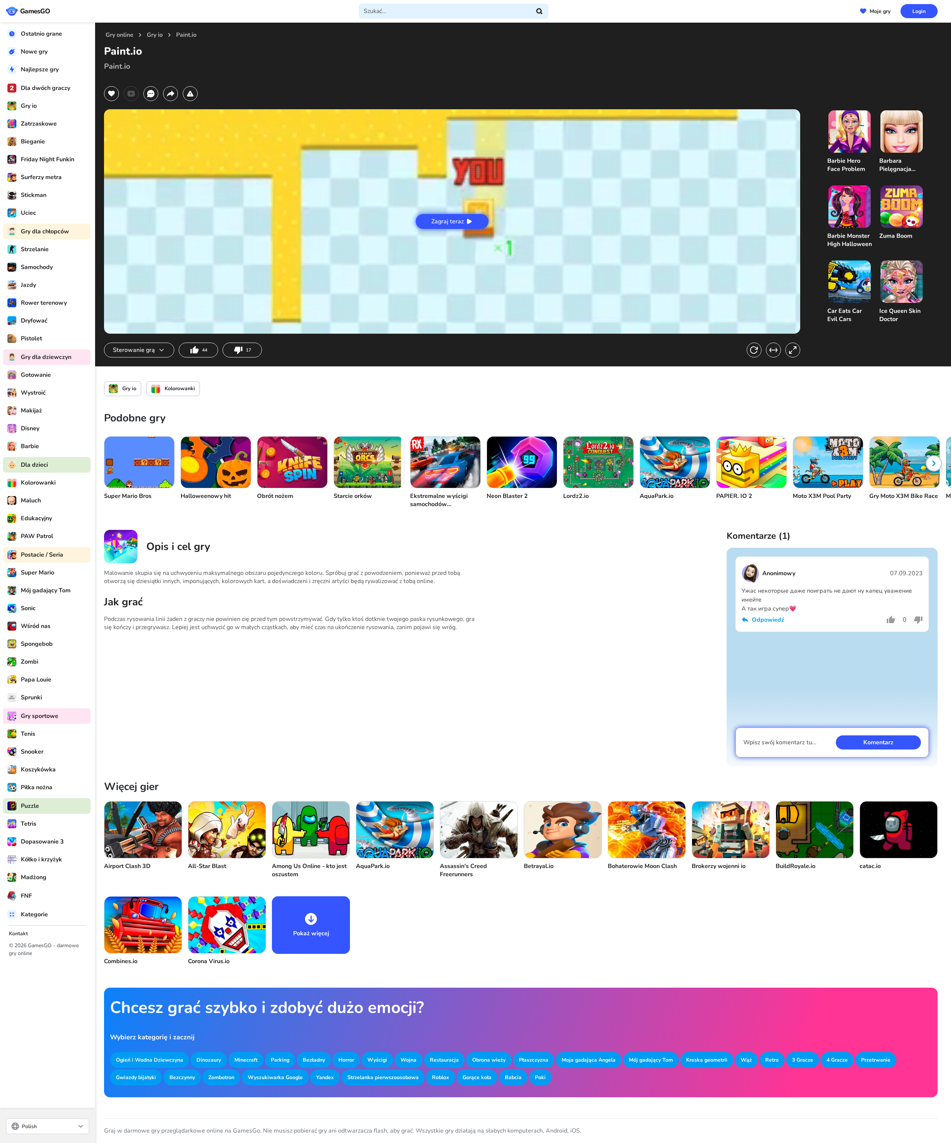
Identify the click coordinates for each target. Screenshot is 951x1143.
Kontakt (18, 933)
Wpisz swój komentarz (780, 742)
